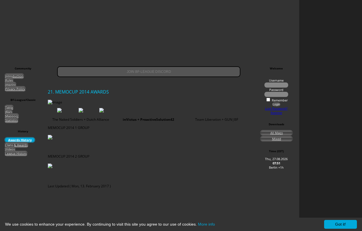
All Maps (276, 133)
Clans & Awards (16, 145)
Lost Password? (276, 108)
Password (276, 90)
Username (276, 80)
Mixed (276, 139)
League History (16, 153)
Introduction (14, 76)
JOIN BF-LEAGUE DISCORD (149, 72)
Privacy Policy (15, 89)
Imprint (10, 84)
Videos (10, 149)
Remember (280, 100)
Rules (9, 80)
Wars (8, 112)
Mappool (11, 116)
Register (276, 113)
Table (9, 107)
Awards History (20, 140)
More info (206, 224)
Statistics (11, 120)
